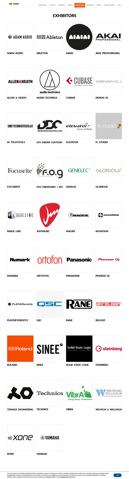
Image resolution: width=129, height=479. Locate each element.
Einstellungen (64, 477)
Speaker (61, 5)
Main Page (42, 5)
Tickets (53, 5)
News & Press (109, 5)
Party (99, 5)
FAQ (119, 5)
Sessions (90, 5)
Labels (70, 5)
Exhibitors (80, 5)
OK (118, 475)
